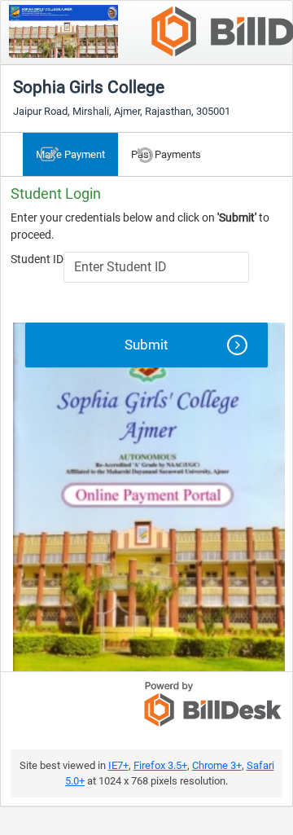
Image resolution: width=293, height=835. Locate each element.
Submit (146, 344)
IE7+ (118, 765)
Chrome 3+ (217, 765)
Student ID (37, 259)
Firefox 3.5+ (160, 765)
